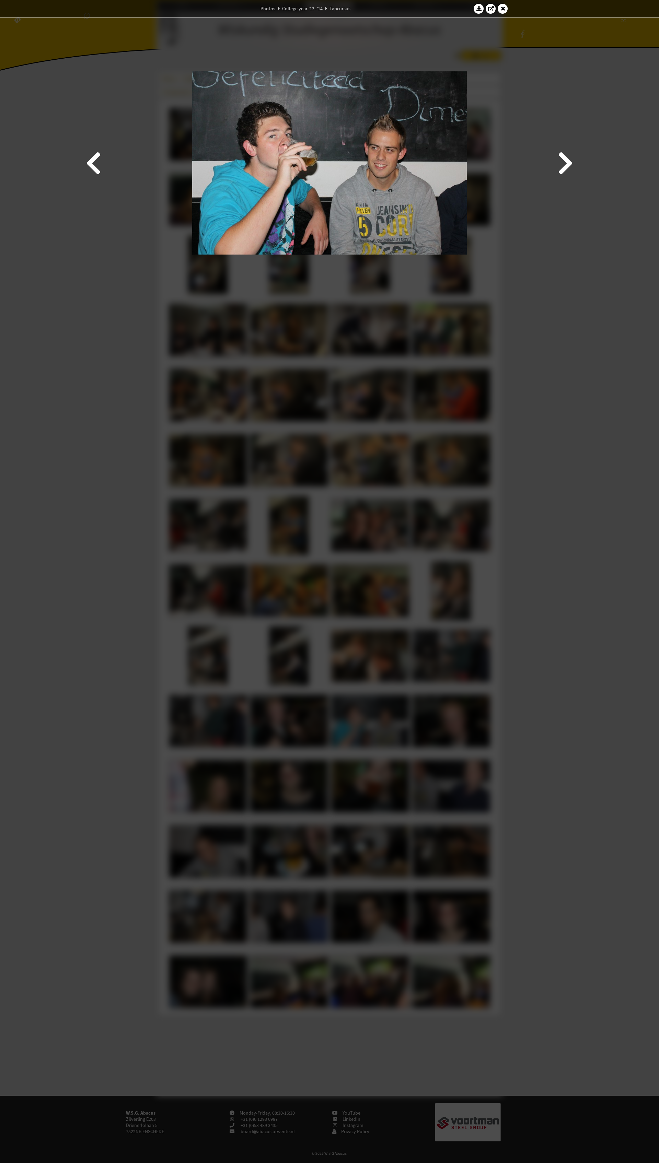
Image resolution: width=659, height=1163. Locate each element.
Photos (268, 8)
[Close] (503, 8)
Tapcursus (340, 8)
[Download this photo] (479, 8)
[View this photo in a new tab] (491, 8)
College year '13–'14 (302, 8)
